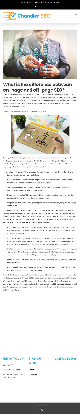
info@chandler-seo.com (51, 2)
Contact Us (34, 375)
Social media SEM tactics (22, 111)
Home (32, 369)
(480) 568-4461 (36, 2)
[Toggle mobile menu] (76, 14)
